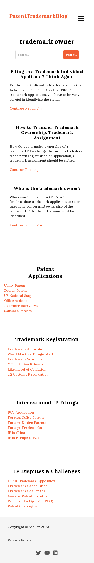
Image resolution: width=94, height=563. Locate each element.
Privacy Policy (19, 540)
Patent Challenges (22, 506)
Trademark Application (26, 349)
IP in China (16, 433)
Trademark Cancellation (27, 486)
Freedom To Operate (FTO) (30, 501)
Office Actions (15, 300)
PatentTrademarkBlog (38, 16)
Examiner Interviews (21, 306)
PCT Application (21, 412)
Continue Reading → (26, 108)
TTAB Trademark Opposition (31, 481)
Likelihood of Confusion (27, 369)
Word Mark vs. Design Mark (31, 354)
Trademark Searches (25, 359)
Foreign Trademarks (25, 427)
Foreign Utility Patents (26, 417)
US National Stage (18, 295)
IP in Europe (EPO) (23, 438)
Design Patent (15, 290)
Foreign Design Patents (27, 422)
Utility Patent (14, 285)
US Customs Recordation (28, 374)
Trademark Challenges (26, 491)
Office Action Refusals (25, 364)
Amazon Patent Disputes (27, 496)
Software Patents (18, 311)
